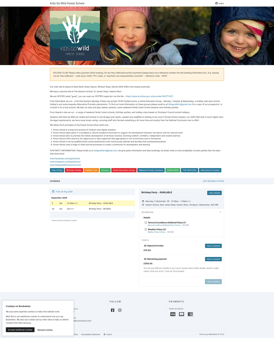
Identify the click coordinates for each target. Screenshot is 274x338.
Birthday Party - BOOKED (100, 209)
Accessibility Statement (90, 334)
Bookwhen (213, 334)
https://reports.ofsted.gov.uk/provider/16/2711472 (149, 96)
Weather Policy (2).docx (157, 232)
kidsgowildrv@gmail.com (180, 104)
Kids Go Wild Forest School (67, 3)
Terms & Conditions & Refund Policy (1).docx (164, 225)
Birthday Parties (74, 170)
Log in (221, 3)
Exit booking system (213, 181)
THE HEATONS (190, 170)
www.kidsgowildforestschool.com (65, 165)
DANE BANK (173, 170)
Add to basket (213, 246)
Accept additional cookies (20, 329)
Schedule (55, 181)
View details (214, 193)
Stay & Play (57, 170)
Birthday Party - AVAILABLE (101, 203)
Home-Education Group (124, 170)
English (109, 334)
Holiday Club (91, 170)
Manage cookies (45, 329)
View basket (213, 281)
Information (147, 212)
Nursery (105, 170)
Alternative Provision (210, 170)
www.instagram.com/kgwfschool (65, 161)
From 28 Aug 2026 (63, 191)
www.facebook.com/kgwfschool (65, 158)
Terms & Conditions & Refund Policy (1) (167, 222)
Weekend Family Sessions (151, 170)
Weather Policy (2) (157, 229)
